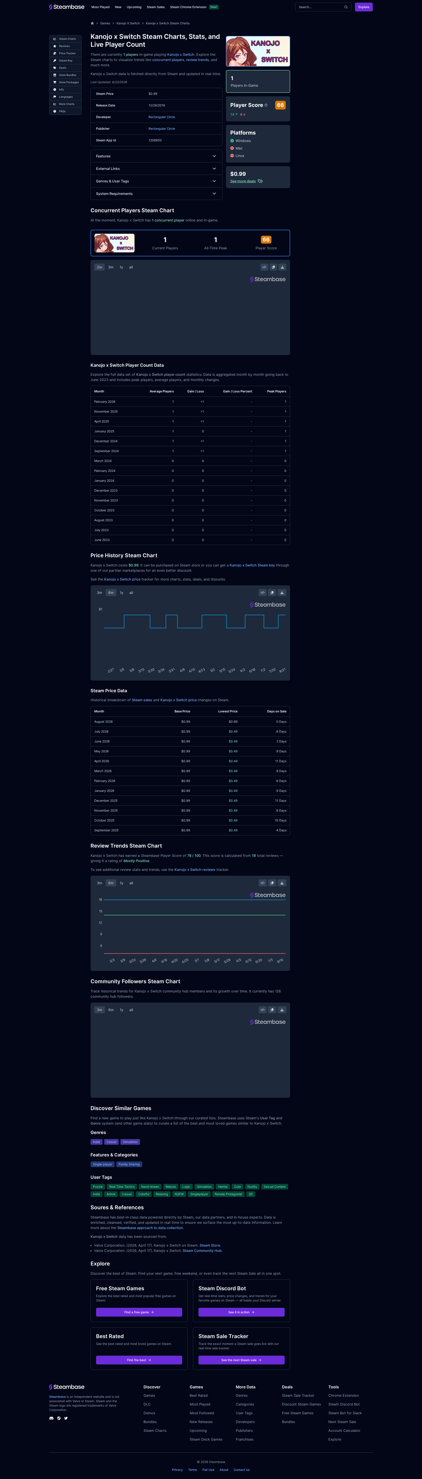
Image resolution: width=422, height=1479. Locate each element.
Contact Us (242, 1470)
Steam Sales (156, 7)
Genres (241, 1395)
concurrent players (168, 60)
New (118, 7)
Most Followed (202, 1413)
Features (103, 156)
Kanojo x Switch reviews (195, 869)
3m (110, 267)
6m (111, 592)
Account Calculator (344, 1430)
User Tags (244, 1413)
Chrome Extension (343, 1395)
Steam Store (210, 1245)
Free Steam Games (297, 1413)
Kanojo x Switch (180, 54)
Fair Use (208, 1470)
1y (121, 267)
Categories (245, 1404)
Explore (363, 7)
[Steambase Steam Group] (59, 1418)
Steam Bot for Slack (345, 1413)
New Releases (201, 1422)
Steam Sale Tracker (298, 1395)
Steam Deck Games (206, 1439)
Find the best (136, 1360)
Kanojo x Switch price (122, 579)
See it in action (238, 1312)
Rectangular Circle (162, 117)
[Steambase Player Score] (265, 105)
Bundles (150, 1422)
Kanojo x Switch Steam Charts (168, 23)
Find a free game (136, 1312)
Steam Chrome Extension (188, 7)
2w (99, 267)
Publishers (244, 1430)
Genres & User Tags (112, 181)
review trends (197, 60)
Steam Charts (155, 1430)
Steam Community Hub (202, 1250)
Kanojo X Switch (128, 23)
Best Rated (199, 1395)
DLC (147, 1404)
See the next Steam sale (238, 1360)
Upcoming (134, 7)
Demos (149, 1413)
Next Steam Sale (342, 1422)
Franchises (244, 1439)
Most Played (100, 7)
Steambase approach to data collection (150, 1228)
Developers (245, 1422)
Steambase (57, 1396)
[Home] (92, 23)
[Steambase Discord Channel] (51, 1418)
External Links (108, 168)
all (131, 267)
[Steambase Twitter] (66, 1418)
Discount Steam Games (301, 1404)
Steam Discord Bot (344, 1404)
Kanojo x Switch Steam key (252, 565)
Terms (192, 1470)
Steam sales (142, 700)
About (224, 1470)
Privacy (177, 1470)
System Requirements (114, 193)
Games (105, 23)
